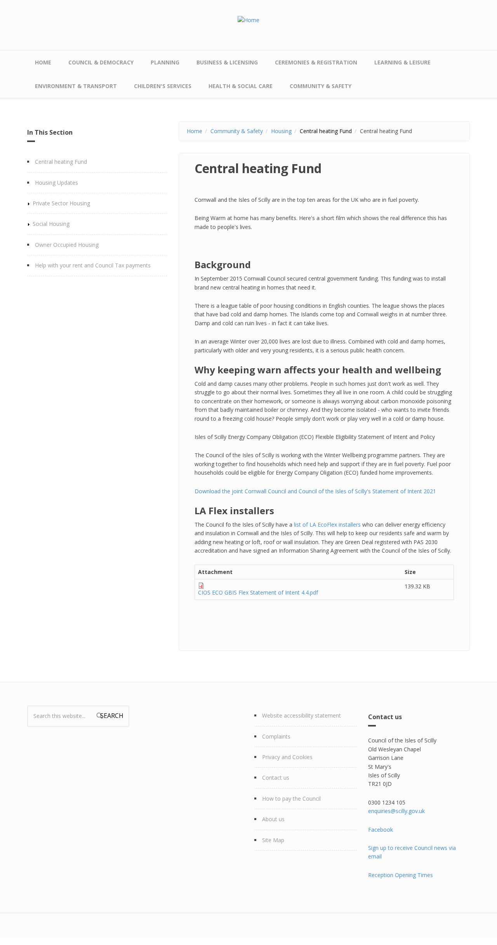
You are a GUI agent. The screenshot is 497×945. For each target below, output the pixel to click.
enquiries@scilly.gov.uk (396, 811)
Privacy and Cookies (287, 757)
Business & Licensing (227, 62)
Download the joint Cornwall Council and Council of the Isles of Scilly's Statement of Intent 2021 (315, 491)
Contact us (275, 777)
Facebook (380, 829)
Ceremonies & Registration (316, 62)
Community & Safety (320, 86)
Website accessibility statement (301, 715)
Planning (165, 62)
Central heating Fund (61, 161)
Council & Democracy (101, 62)
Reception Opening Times (400, 875)
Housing (281, 131)
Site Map (273, 840)
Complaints (276, 736)
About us (273, 819)
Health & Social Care (241, 86)
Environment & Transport (76, 86)
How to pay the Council (291, 798)
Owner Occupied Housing (67, 244)
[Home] (248, 19)
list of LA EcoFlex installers (327, 524)
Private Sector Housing (61, 203)
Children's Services (162, 86)
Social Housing (51, 223)
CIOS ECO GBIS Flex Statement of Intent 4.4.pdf (258, 592)
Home (43, 62)
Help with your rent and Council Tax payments (93, 265)
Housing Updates (56, 182)
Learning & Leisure (402, 62)
